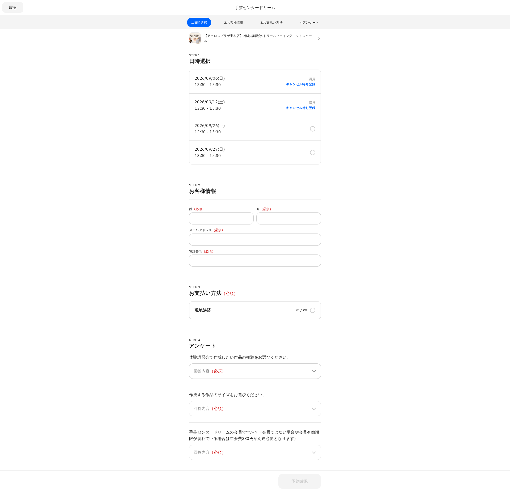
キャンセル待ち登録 (300, 84)
